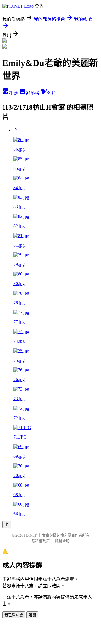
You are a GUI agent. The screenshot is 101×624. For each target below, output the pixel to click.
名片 (51, 93)
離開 (32, 615)
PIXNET (30, 535)
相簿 (14, 93)
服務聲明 (62, 541)
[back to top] (6, 524)
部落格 (33, 93)
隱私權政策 (40, 541)
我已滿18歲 (13, 615)
